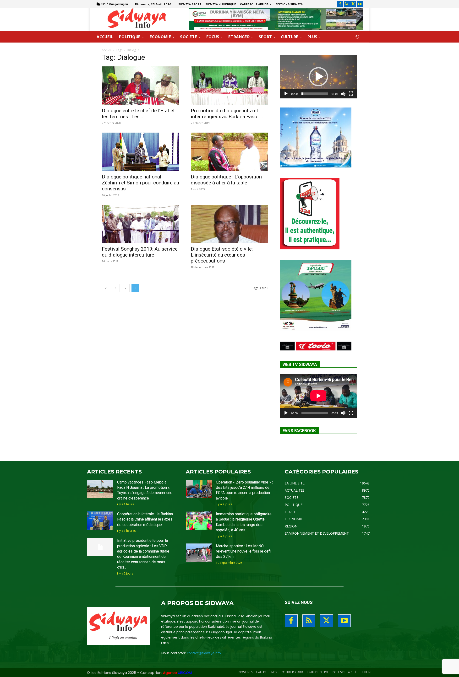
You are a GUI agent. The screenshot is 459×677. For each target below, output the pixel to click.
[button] (357, 37)
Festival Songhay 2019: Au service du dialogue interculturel (140, 252)
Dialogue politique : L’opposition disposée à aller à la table (226, 180)
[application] (318, 76)
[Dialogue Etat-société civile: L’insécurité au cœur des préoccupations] (229, 224)
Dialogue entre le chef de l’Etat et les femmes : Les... (138, 113)
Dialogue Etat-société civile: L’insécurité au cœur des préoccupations (222, 255)
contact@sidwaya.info (204, 653)
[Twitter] (353, 4)
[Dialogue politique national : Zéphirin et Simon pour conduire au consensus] (140, 152)
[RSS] (347, 4)
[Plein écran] (351, 93)
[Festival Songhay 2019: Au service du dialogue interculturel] (140, 224)
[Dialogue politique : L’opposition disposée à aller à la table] (229, 152)
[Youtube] (359, 4)
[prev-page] (106, 288)
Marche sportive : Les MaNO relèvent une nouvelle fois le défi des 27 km (243, 551)
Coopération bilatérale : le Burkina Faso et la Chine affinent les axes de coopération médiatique (145, 519)
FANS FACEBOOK (299, 431)
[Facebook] (340, 4)
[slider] (314, 93)
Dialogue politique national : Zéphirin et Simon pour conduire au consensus (140, 183)
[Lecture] (286, 93)
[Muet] (343, 93)
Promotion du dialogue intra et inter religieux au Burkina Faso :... (227, 113)
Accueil (106, 50)
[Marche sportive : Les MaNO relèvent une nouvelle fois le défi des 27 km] (199, 552)
